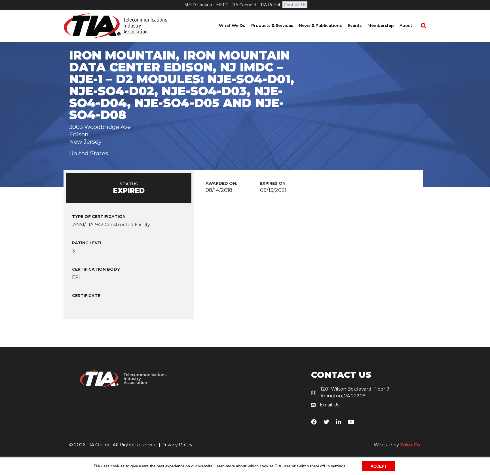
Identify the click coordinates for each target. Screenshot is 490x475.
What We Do (232, 25)
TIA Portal (270, 4)
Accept (379, 466)
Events (355, 25)
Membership (381, 25)
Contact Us (295, 4)
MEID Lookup (198, 4)
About (406, 25)
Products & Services (272, 25)
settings (338, 466)
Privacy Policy (177, 445)
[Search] (420, 25)
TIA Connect (244, 4)
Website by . (397, 445)
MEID (222, 4)
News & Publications (320, 25)
